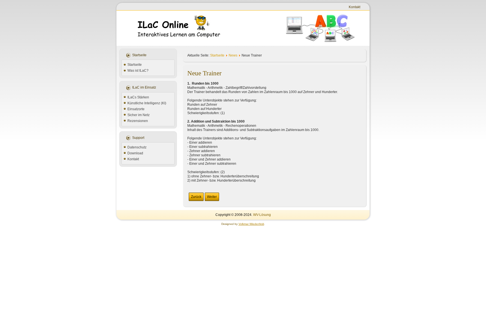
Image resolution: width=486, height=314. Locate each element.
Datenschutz (137, 147)
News (233, 55)
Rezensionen (137, 121)
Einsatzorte (136, 109)
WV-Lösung (262, 215)
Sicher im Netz (138, 115)
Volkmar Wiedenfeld (251, 223)
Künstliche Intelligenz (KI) (146, 103)
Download (135, 153)
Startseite (134, 65)
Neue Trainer (204, 73)
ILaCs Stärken (138, 97)
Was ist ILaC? (137, 71)
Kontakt (354, 7)
